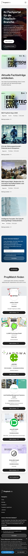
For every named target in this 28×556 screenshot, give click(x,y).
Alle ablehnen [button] (20, 552)
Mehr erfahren (8, 41)
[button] (25, 2)
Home (2, 499)
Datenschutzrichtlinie (18, 549)
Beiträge (3, 502)
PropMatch (3, 504)
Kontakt (3, 512)
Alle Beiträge (14, 269)
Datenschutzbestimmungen (10, 255)
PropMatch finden (9, 46)
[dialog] (14, 546)
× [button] (26, 538)
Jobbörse (3, 509)
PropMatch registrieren (6, 507)
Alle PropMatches (14, 477)
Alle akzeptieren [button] (8, 552)
